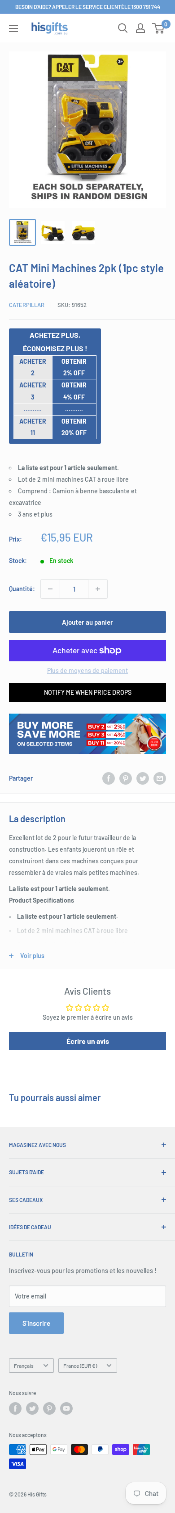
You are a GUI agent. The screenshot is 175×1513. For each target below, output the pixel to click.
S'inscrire (36, 1323)
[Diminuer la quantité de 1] (50, 589)
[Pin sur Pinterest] (125, 778)
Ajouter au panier (87, 622)
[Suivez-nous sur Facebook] (15, 1408)
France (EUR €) (80, 1365)
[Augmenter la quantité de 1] (97, 589)
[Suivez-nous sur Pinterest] (49, 1408)
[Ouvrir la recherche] (123, 28)
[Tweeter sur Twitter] (142, 778)
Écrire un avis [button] (87, 1041)
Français (24, 1365)
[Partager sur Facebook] (108, 778)
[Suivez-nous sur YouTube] (66, 1408)
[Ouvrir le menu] (13, 28)
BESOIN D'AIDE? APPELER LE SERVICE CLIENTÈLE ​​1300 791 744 (87, 7)
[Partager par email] (159, 778)
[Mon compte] (140, 28)
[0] (158, 28)
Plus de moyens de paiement (87, 670)
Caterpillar (26, 304)
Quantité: (22, 589)
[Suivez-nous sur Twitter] (32, 1408)
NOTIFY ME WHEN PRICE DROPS (87, 692)
